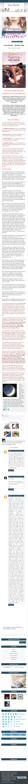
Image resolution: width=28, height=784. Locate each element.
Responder (11, 470)
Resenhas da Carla (8, 667)
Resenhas (10, 418)
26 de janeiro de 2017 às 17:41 (17, 476)
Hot (11, 416)
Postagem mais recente (6, 634)
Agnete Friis (14, 659)
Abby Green (14, 651)
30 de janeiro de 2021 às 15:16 (17, 495)
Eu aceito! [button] (22, 777)
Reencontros (5, 418)
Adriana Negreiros (13, 655)
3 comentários (21, 415)
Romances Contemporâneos (19, 418)
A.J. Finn (14, 649)
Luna (20, 384)
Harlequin (8, 416)
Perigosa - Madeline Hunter (14, 32)
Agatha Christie (14, 657)
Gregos (3, 416)
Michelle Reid (11, 417)
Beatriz (10, 450)
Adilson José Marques (14, 653)
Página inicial (14, 634)
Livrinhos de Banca (16, 416)
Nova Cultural (17, 417)
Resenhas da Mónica (19, 667)
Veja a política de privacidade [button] (8, 782)
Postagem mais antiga (21, 634)
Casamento (11, 415)
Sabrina (4, 420)
